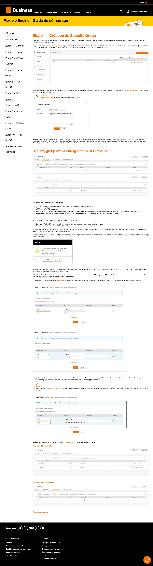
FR (146, 2)
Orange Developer (49, 558)
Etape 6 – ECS (13, 93)
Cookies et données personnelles (19, 549)
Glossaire (10, 33)
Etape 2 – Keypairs (15, 51)
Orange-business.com (51, 543)
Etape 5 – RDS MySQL (13, 84)
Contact (9, 543)
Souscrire (38, 12)
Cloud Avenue (51, 12)
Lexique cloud (11, 555)
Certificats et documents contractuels (76, 12)
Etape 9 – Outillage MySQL (15, 126)
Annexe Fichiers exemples (13, 149)
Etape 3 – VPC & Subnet (14, 61)
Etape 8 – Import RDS (14, 114)
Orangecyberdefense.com (52, 549)
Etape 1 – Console (15, 45)
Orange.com (47, 546)
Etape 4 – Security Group (15, 72)
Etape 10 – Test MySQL (13, 137)
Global (141, 2)
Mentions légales (13, 552)
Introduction (11, 39)
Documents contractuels (16, 546)
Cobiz (44, 555)
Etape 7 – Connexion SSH (13, 102)
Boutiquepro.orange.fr (51, 552)
